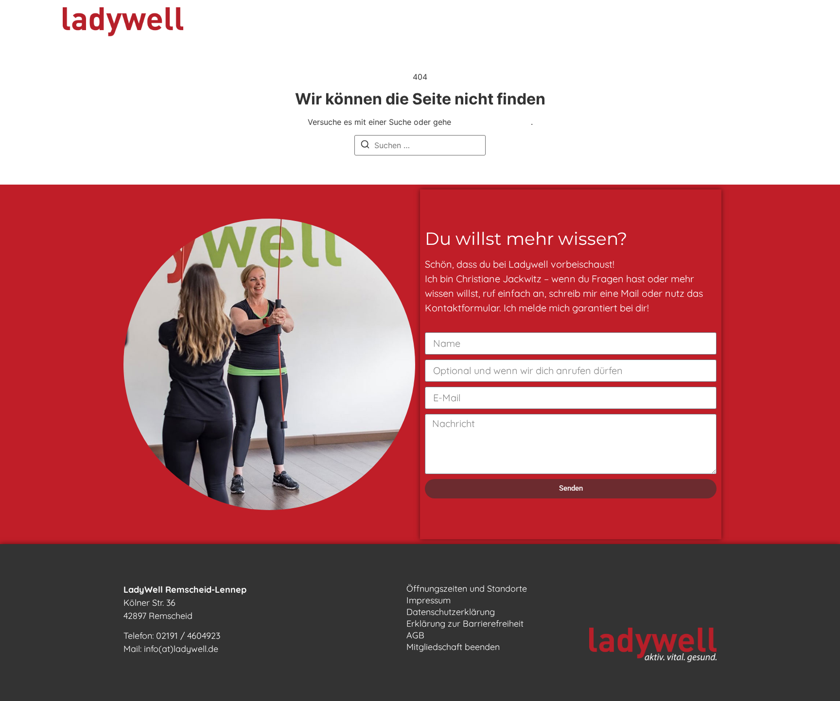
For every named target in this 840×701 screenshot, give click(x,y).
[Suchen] (365, 146)
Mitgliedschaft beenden (453, 646)
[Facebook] (718, 24)
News (523, 24)
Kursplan (394, 24)
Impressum (428, 600)
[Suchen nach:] (420, 145)
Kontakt (575, 24)
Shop (626, 24)
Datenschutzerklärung (450, 611)
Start (241, 24)
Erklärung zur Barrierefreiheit (465, 623)
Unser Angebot (307, 24)
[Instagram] (745, 24)
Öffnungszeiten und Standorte (466, 588)
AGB (415, 635)
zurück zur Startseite (492, 122)
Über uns (455, 24)
